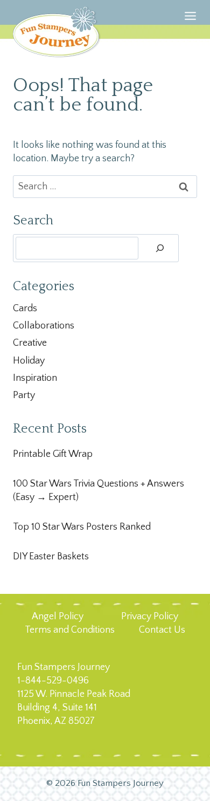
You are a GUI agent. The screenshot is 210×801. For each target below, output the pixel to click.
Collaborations (43, 325)
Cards (25, 308)
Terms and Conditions (70, 630)
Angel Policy (57, 616)
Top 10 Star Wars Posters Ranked (82, 527)
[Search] (160, 248)
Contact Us (162, 630)
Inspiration (35, 378)
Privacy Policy (149, 616)
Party (24, 395)
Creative (30, 343)
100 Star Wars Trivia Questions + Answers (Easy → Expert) (98, 490)
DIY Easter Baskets (51, 556)
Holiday (29, 360)
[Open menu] (190, 29)
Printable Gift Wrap (53, 454)
